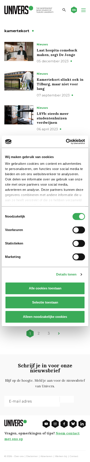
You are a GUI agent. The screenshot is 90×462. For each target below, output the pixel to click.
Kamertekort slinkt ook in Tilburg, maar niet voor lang (60, 84)
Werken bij (61, 456)
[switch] (79, 229)
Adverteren (46, 456)
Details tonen (66, 274)
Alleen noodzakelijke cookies (45, 316)
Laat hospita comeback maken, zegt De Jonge (57, 52)
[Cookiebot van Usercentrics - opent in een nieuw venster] (66, 141)
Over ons (19, 456)
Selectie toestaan (45, 302)
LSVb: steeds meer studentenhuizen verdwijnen (53, 118)
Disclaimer (32, 456)
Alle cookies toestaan (45, 288)
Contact (74, 456)
